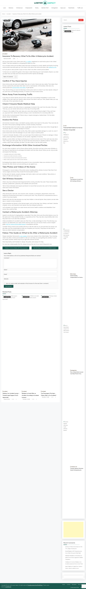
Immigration (54, 7)
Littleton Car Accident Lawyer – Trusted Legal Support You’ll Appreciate (11, 395)
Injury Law (63, 7)
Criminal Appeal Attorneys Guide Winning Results (76, 469)
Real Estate (71, 7)
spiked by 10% (52, 67)
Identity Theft (45, 7)
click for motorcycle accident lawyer (16, 224)
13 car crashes (23, 236)
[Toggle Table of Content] (15, 77)
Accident (5, 53)
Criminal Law (19, 7)
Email (5, 274)
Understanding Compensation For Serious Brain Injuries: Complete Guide (76, 276)
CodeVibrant (8, 586)
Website (6, 279)
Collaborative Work (74, 587)
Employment (29, 7)
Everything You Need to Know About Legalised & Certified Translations (74, 557)
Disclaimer (74, 584)
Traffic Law (80, 7)
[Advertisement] (73, 529)
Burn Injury (73, 274)
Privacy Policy (81, 584)
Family (36, 7)
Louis (14, 58)
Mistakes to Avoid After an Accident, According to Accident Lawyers (30, 395)
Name (6, 269)
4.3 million (28, 61)
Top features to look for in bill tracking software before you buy (76, 180)
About (63, 584)
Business (11, 7)
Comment (7, 258)
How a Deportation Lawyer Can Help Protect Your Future (76, 373)
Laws (4, 7)
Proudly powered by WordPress (35, 585)
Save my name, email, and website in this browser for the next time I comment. (27, 283)
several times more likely (19, 87)
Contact (68, 584)
